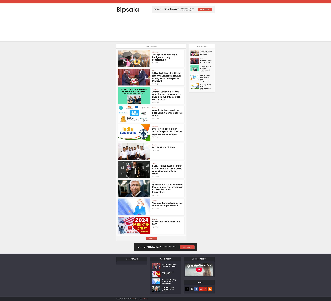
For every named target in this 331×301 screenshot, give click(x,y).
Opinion (154, 200)
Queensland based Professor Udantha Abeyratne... (168, 289)
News (153, 71)
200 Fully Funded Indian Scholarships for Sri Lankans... (205, 87)
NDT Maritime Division (163, 147)
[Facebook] (196, 289)
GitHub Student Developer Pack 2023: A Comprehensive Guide (167, 113)
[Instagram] (187, 289)
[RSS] (210, 289)
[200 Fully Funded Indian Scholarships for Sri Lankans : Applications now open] (195, 86)
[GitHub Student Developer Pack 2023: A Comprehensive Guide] (195, 77)
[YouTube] (201, 289)
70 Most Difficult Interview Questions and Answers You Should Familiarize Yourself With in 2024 (166, 95)
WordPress (145, 299)
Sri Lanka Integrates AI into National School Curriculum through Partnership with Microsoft (166, 77)
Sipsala (127, 9)
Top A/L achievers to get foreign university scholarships (165, 57)
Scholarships (155, 52)
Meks (133, 299)
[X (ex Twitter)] (192, 289)
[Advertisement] (165, 28)
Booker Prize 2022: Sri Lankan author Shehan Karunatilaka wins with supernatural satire (167, 170)
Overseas (154, 219)
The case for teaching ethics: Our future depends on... (169, 281)
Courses (154, 145)
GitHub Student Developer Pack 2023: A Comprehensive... (205, 78)
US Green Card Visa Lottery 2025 (166, 223)
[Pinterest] (205, 289)
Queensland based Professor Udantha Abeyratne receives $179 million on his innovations (167, 188)
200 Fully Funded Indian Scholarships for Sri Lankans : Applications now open (167, 131)
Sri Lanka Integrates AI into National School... (206, 60)
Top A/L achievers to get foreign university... (206, 53)
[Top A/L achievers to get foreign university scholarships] (195, 53)
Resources (155, 89)
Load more (151, 238)
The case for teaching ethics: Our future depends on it (167, 204)
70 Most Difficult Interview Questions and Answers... (205, 69)
